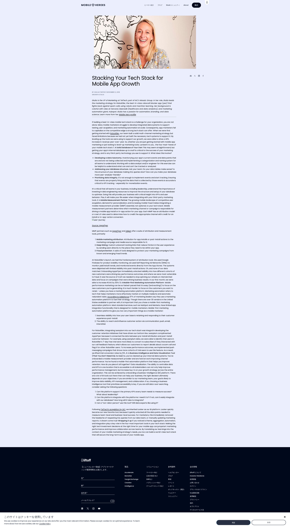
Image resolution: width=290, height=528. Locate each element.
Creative (128, 483)
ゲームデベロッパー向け (154, 486)
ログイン (193, 486)
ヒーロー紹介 (149, 5)
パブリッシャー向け (153, 483)
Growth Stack (98, 95)
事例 (169, 479)
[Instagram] (93, 509)
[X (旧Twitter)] (88, 509)
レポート (171, 486)
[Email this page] (191, 76)
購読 (196, 5)
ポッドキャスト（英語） (176, 489)
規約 (191, 503)
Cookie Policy (45, 523)
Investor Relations (197, 476)
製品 (126, 466)
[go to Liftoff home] (93, 5)
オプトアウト (194, 506)
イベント (171, 483)
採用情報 (193, 479)
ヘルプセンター (173, 472)
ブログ (160, 5)
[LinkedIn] (82, 509)
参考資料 (171, 466)
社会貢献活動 (194, 493)
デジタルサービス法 (197, 510)
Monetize (128, 476)
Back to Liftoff (207, 2)
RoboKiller (114, 133)
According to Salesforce (118, 296)
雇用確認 (193, 496)
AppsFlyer (116, 231)
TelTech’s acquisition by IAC (113, 409)
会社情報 (193, 466)
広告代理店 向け (152, 476)
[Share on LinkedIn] (199, 76)
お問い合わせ (194, 483)
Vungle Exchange (131, 479)
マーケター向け (151, 472)
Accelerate (129, 472)
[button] (285, 517)
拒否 (268, 522)
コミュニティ (172, 496)
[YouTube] (99, 509)
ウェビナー (172, 493)
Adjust (128, 231)
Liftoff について (195, 472)
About (186, 5)
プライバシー (194, 499)
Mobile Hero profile (127, 114)
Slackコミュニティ (173, 5)
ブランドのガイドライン (198, 489)
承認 (233, 522)
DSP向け (149, 479)
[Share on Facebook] (203, 76)
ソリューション (152, 466)
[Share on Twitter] (195, 76)
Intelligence (129, 486)
